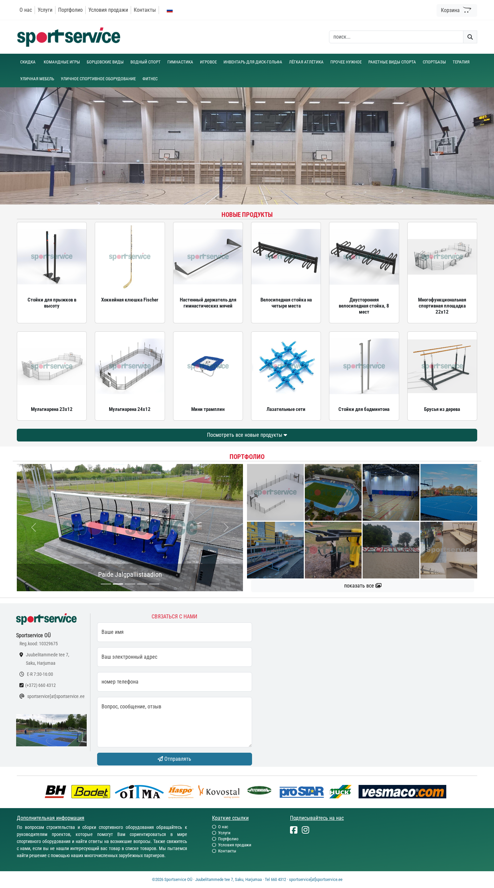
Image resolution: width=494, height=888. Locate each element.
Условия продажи (108, 10)
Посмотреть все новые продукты (245, 435)
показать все (359, 585)
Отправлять (177, 759)
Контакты (145, 10)
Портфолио (70, 10)
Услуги (45, 10)
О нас (25, 10)
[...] (106, 584)
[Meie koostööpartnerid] (57, 791)
